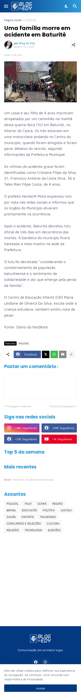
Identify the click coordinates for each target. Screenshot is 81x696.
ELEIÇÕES (54, 530)
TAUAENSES (48, 516)
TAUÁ (28, 503)
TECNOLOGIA (33, 530)
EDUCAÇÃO (29, 510)
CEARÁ (42, 503)
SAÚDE (11, 516)
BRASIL (11, 510)
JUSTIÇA (66, 510)
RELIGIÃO (13, 530)
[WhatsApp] (54, 354)
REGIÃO (57, 503)
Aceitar (40, 688)
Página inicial (12, 20)
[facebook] (35, 662)
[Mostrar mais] (71, 354)
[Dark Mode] (66, 6)
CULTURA (53, 523)
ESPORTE (28, 516)
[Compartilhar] (73, 45)
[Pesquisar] (75, 6)
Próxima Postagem (61, 406)
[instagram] (45, 662)
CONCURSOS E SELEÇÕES (24, 523)
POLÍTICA (49, 510)
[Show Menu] (5, 6)
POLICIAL (31, 20)
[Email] (62, 354)
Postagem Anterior (19, 406)
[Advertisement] (40, 579)
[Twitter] (45, 354)
